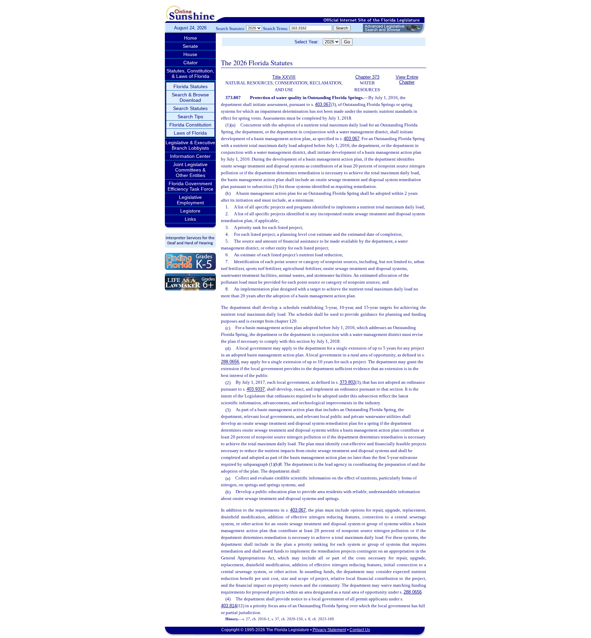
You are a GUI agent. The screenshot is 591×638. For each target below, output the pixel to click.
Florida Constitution (190, 124)
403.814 (229, 605)
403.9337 (256, 389)
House (190, 54)
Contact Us (360, 629)
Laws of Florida (190, 133)
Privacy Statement (329, 629)
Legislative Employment (190, 199)
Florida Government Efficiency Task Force (190, 186)
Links (190, 219)
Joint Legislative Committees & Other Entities (190, 170)
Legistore (190, 211)
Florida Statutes (190, 86)
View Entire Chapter (407, 79)
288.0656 (230, 362)
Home (190, 38)
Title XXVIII (284, 77)
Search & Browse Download (190, 97)
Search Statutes (190, 108)
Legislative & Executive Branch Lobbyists (190, 145)
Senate (190, 46)
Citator (190, 62)
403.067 (323, 104)
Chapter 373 (367, 77)
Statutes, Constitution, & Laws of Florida (190, 73)
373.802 (347, 382)
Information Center (190, 156)
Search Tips (190, 116)
